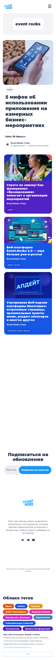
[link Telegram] (28, 541)
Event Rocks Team (20, 143)
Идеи (9, 89)
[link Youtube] (33, 541)
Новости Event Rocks (19, 330)
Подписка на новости (35, 470)
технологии (12, 629)
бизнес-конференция (37, 629)
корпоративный (41, 612)
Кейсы (21, 606)
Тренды (35, 606)
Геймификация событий (19, 623)
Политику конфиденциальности (17, 647)
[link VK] (22, 541)
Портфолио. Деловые (17, 617)
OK (28, 654)
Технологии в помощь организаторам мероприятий (28, 569)
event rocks (14, 265)
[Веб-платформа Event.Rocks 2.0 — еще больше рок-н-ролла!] (28, 243)
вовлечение (43, 617)
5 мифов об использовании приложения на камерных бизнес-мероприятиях (26, 111)
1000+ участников (15, 612)
